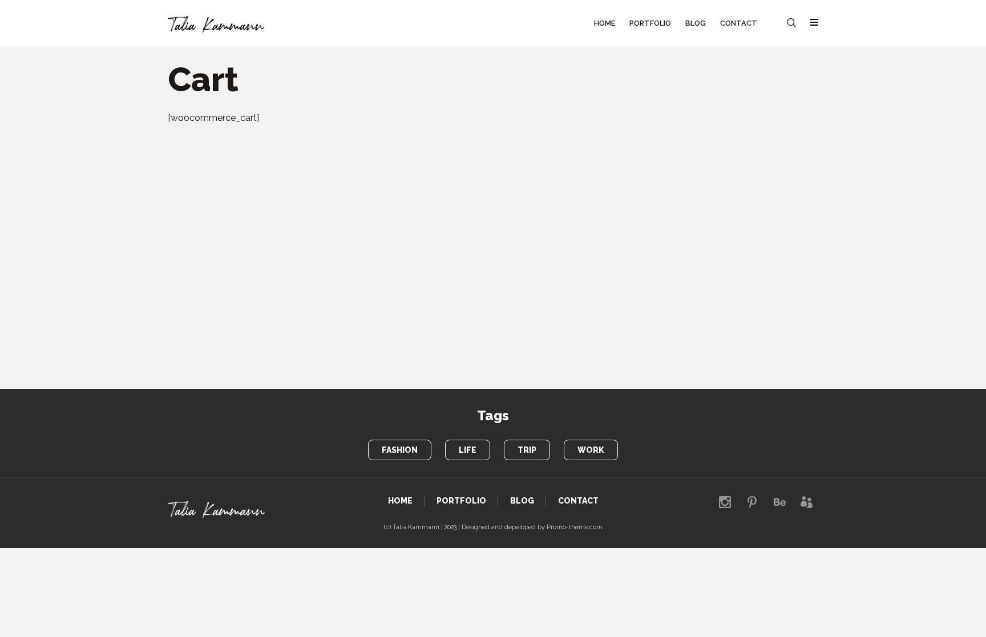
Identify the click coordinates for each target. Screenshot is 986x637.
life (467, 450)
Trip (527, 450)
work (590, 450)
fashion (400, 450)
